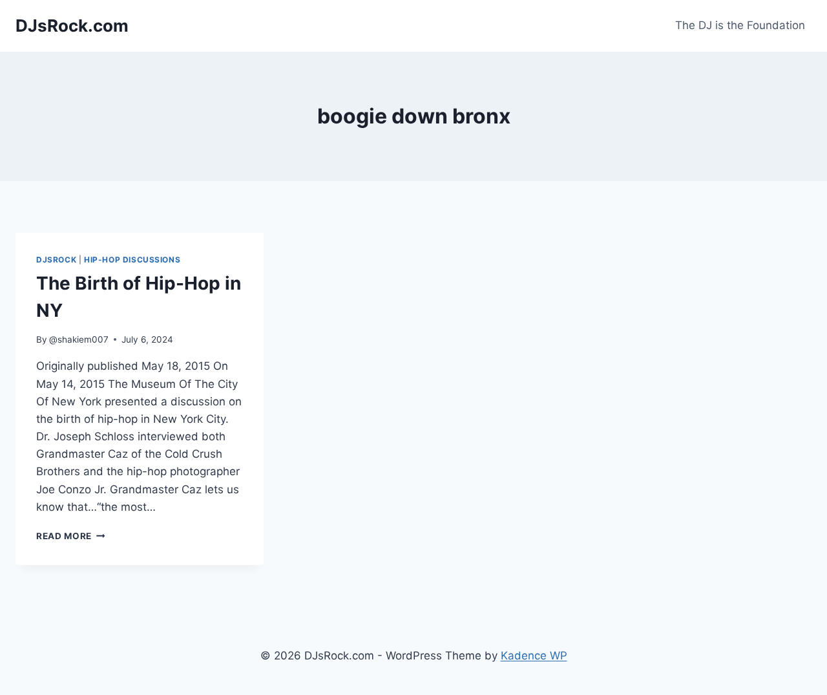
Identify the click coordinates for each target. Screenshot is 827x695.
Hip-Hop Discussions (132, 259)
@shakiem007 (79, 339)
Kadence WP (534, 655)
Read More (70, 536)
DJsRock (56, 259)
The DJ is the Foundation (740, 25)
